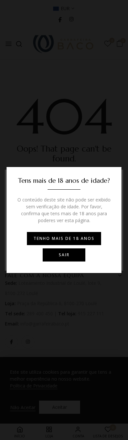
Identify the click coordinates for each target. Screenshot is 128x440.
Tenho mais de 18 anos (64, 238)
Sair (64, 255)
